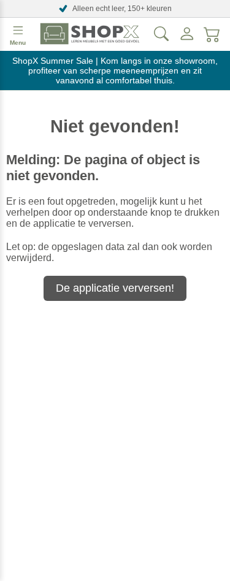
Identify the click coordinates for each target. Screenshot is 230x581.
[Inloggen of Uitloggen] (187, 33)
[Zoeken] (161, 33)
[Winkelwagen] (212, 33)
